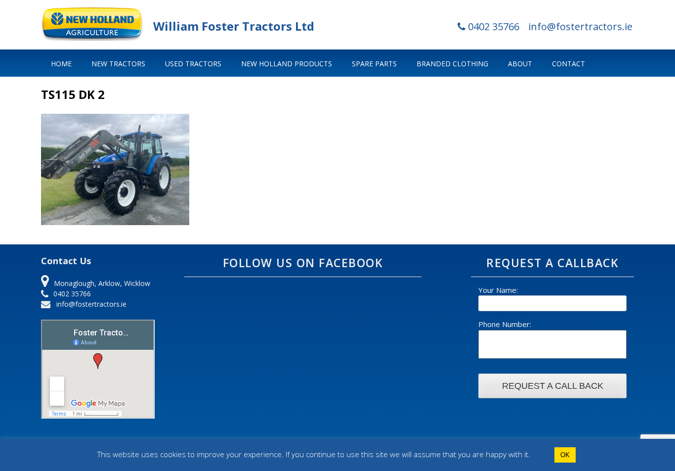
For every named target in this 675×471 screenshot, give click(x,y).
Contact (568, 63)
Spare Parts (374, 63)
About (520, 63)
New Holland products (286, 63)
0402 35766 (492, 26)
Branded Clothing (452, 63)
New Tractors (118, 63)
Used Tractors (193, 63)
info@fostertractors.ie (580, 26)
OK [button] (565, 455)
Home (61, 63)
